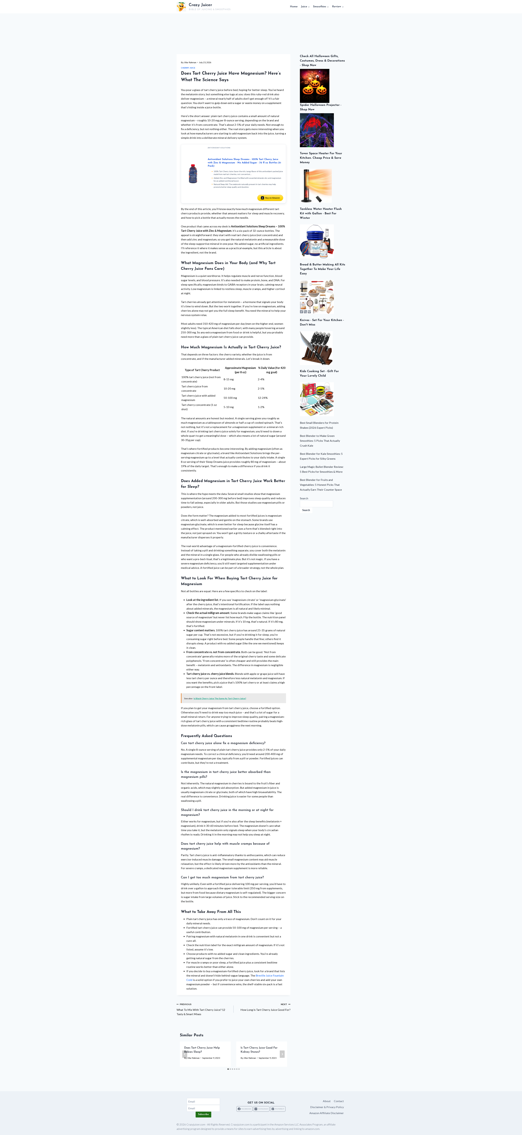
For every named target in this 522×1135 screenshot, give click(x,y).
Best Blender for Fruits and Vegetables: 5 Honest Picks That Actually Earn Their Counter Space (321, 484)
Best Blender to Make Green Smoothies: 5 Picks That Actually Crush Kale (320, 440)
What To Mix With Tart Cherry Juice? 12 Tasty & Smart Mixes (201, 1009)
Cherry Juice (188, 68)
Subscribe (203, 1114)
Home (294, 6)
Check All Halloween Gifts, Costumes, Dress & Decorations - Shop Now (322, 61)
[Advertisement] (261, 34)
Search (304, 498)
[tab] (228, 1069)
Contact (339, 1101)
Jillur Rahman (190, 62)
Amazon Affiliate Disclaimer (326, 1113)
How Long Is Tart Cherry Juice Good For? (265, 1007)
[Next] (282, 1054)
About (327, 1101)
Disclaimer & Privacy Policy (327, 1107)
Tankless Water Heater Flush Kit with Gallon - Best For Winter (321, 214)
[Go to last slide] (184, 1054)
